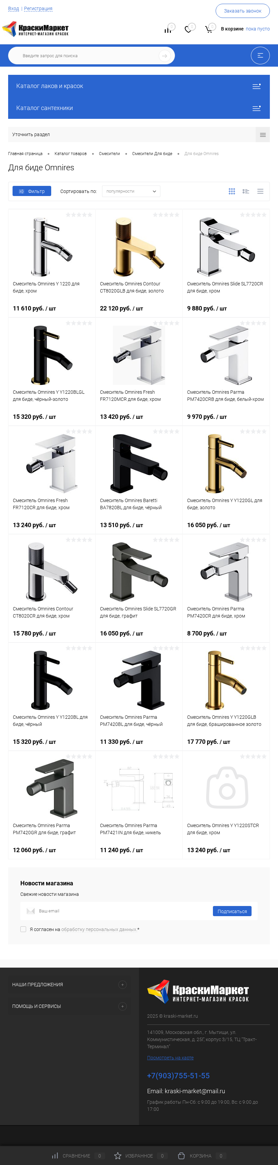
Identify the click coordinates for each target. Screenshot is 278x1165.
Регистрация (38, 8)
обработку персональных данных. (99, 929)
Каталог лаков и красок (49, 85)
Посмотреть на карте (170, 1057)
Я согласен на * (84, 929)
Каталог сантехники (44, 107)
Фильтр (36, 191)
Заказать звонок (242, 11)
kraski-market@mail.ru (195, 1091)
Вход (13, 8)
